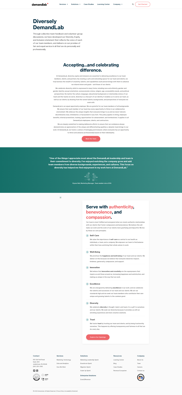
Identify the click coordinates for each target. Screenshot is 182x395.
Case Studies (89, 4)
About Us (140, 360)
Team (139, 363)
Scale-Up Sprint (85, 370)
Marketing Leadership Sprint (89, 360)
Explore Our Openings (98, 337)
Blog (114, 363)
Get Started (142, 4)
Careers (139, 367)
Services (62, 4)
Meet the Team (91, 139)
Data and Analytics (63, 363)
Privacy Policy (60, 391)
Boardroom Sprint (86, 363)
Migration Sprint (85, 367)
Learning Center (103, 4)
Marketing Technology (64, 360)
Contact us (140, 370)
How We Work (61, 367)
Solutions (74, 4)
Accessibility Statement (71, 391)
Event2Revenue (85, 379)
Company (116, 4)
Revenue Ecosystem (120, 370)
